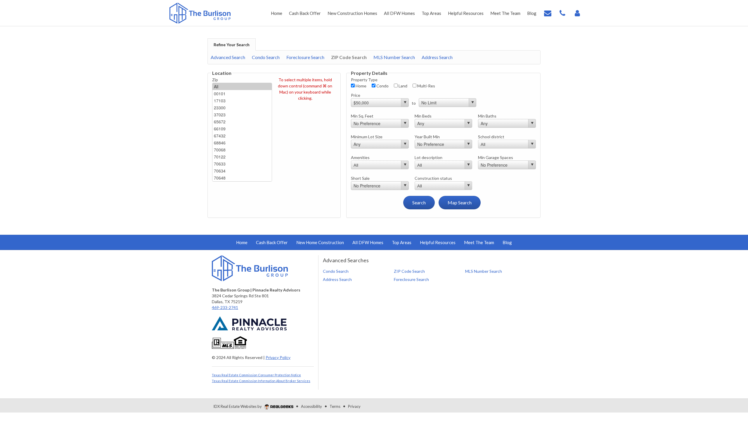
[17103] (242, 100)
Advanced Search (228, 57)
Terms (335, 406)
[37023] (242, 114)
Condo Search (266, 57)
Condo (382, 85)
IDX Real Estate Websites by (238, 406)
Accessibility (311, 406)
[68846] (242, 142)
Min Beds (423, 115)
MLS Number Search (394, 57)
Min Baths (487, 115)
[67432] (242, 135)
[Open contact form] (547, 12)
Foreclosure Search (305, 57)
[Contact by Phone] (562, 12)
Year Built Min (427, 136)
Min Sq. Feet (362, 115)
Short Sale (360, 178)
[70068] (242, 149)
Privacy (354, 406)
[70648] (242, 177)
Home (360, 85)
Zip (215, 79)
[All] (242, 86)
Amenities (360, 157)
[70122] (242, 156)
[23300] (242, 107)
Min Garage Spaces (495, 157)
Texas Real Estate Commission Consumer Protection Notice (256, 375)
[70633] (242, 163)
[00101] (242, 93)
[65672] (242, 121)
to (414, 103)
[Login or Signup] (577, 12)
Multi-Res (425, 85)
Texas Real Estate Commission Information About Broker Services (261, 381)
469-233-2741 (225, 307)
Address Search (437, 57)
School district (491, 136)
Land (402, 85)
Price (355, 95)
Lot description (428, 157)
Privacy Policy (278, 357)
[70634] (242, 170)
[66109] (242, 128)
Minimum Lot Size (366, 136)
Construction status (433, 178)
